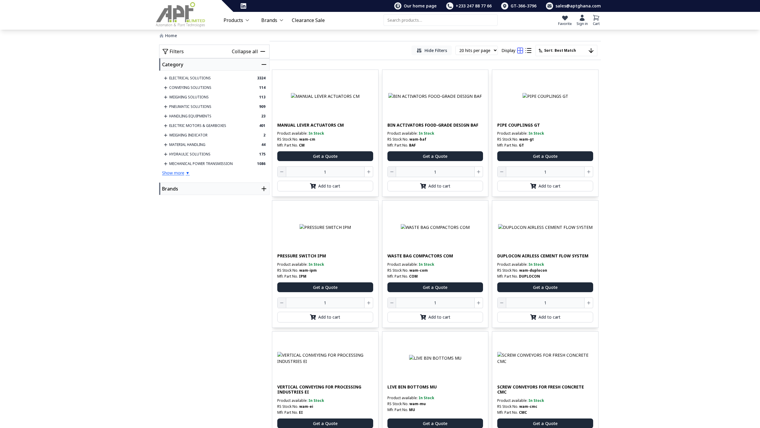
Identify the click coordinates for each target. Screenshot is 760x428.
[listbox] (566, 50)
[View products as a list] (528, 50)
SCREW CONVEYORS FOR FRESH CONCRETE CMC (540, 389)
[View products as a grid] (520, 50)
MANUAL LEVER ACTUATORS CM (310, 125)
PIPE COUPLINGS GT (518, 125)
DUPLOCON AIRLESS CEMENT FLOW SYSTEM (542, 256)
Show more (176, 173)
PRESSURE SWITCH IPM (301, 256)
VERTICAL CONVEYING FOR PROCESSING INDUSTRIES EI (319, 389)
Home (171, 35)
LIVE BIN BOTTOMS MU (412, 387)
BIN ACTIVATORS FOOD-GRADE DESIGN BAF (432, 125)
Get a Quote (325, 156)
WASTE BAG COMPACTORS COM (420, 256)
